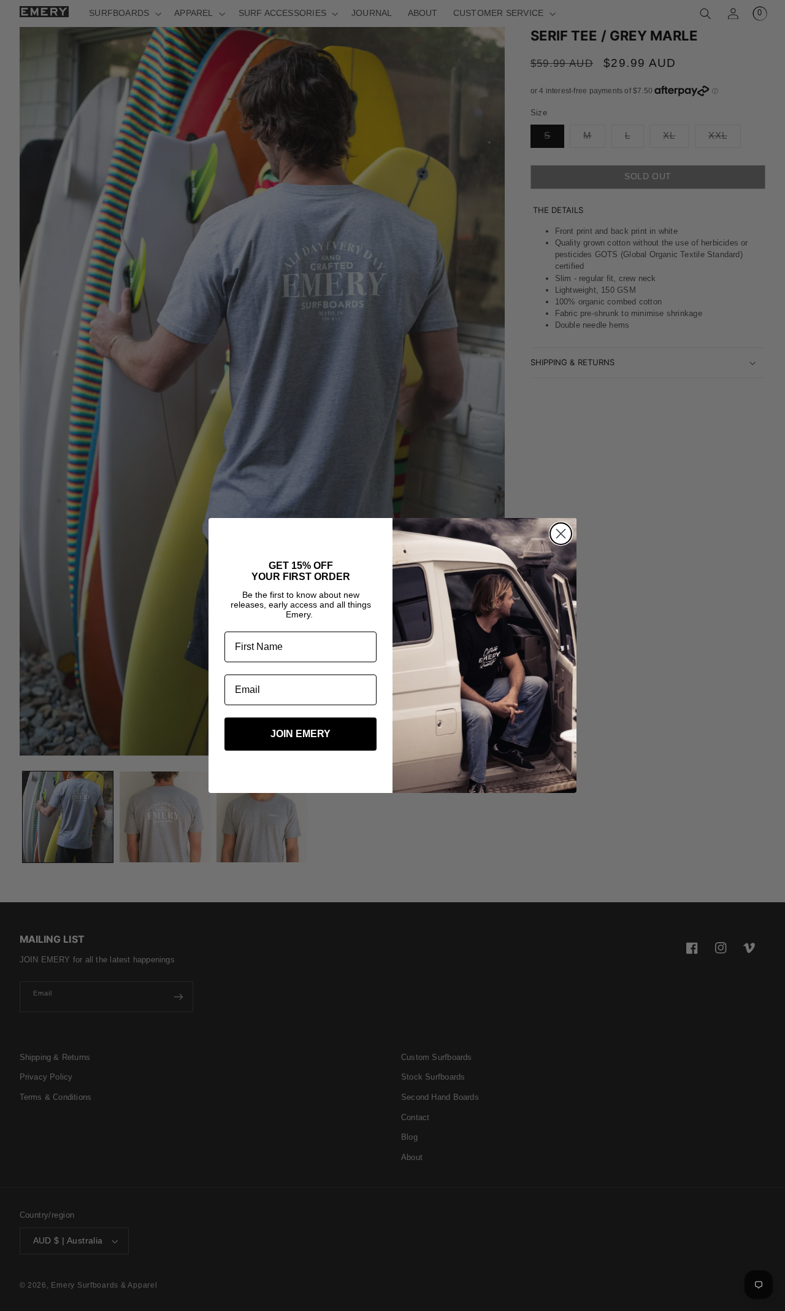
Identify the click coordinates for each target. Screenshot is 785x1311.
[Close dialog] (561, 533)
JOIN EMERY (300, 734)
